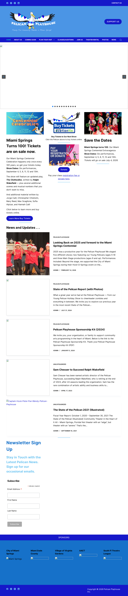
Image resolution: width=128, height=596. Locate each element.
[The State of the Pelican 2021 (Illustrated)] (28, 417)
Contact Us (117, 3)
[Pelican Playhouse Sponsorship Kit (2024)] (28, 337)
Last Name (12, 511)
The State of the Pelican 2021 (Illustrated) (78, 409)
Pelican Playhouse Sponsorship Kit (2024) (79, 329)
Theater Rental (92, 40)
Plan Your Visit (45, 40)
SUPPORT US (113, 21)
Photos (105, 40)
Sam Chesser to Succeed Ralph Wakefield (78, 369)
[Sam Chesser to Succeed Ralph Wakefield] (28, 377)
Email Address (14, 489)
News (114, 40)
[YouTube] (15, 3)
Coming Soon (30, 40)
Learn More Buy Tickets (19, 218)
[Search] (121, 40)
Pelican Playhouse (61, 237)
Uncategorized (59, 364)
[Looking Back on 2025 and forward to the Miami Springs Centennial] (28, 253)
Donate (64, 169)
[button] (4, 77)
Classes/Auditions (66, 40)
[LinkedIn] (19, 3)
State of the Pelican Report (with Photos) (78, 289)
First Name (12, 500)
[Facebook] (7, 3)
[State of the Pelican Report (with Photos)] (28, 297)
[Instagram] (11, 3)
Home (8, 40)
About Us (18, 40)
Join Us (80, 40)
